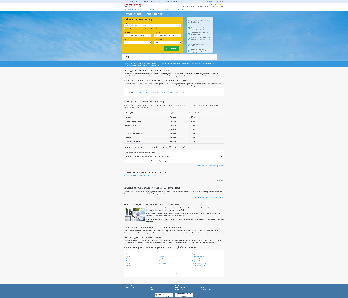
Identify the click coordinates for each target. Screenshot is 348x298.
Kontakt (152, 289)
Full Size (156, 92)
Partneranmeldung (129, 287)
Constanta (162, 259)
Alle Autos (130, 92)
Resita (128, 263)
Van (183, 92)
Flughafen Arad (197, 259)
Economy (140, 92)
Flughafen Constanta (199, 263)
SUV (177, 92)
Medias (128, 265)
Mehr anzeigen (218, 181)
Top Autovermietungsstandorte (134, 9)
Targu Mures (130, 261)
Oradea (161, 257)
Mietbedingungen (180, 287)
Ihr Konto (215, 4)
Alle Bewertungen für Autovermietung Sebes (209, 198)
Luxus (164, 92)
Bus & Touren (166, 9)
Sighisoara (162, 263)
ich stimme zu (210, 1)
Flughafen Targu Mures (200, 265)
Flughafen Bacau (197, 261)
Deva (160, 261)
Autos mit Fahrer (153, 9)
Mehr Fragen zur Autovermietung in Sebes (209, 166)
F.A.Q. (151, 287)
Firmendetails (179, 289)
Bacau (128, 257)
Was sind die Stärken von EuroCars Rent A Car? (140, 176)
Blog (202, 287)
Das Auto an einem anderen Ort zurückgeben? (141, 29)
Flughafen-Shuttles (180, 9)
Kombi (171, 92)
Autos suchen (172, 48)
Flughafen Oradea (198, 257)
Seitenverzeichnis (206, 289)
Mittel (148, 92)
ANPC (176, 291)
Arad (127, 259)
